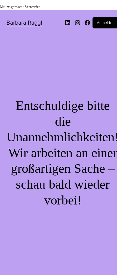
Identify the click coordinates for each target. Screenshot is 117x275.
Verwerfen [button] (33, 7)
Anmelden (106, 22)
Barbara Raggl (24, 22)
